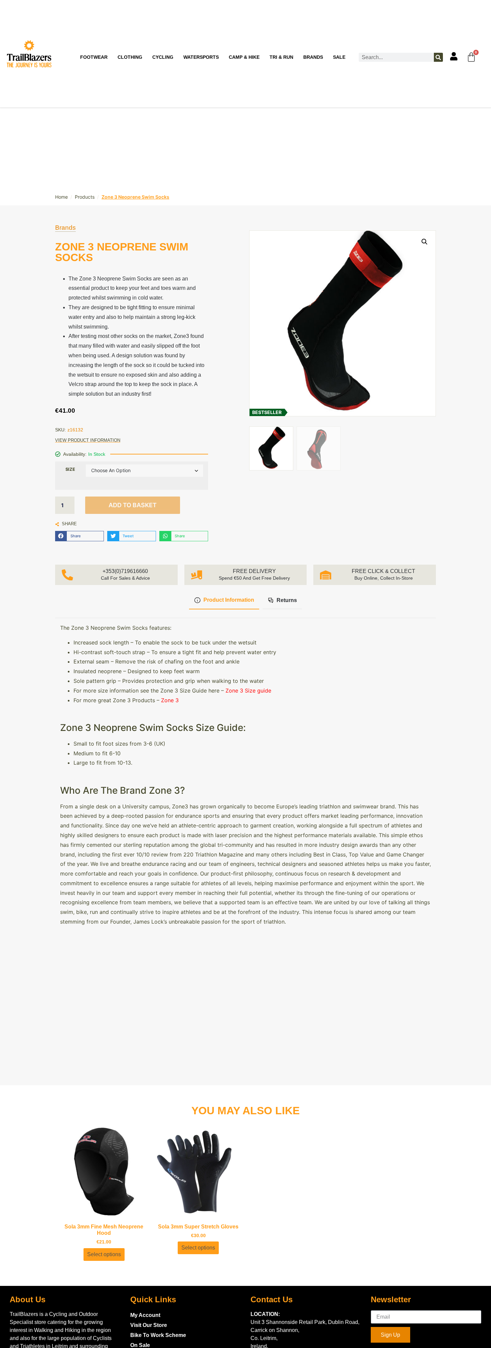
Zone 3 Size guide (248, 690)
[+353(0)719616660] (67, 575)
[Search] (438, 57)
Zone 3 (170, 700)
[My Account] (454, 56)
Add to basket (133, 505)
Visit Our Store (148, 1325)
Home (61, 197)
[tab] (224, 600)
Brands (65, 227)
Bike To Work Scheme (158, 1335)
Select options (104, 1254)
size (70, 469)
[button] (79, 536)
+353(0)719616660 (125, 571)
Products (85, 197)
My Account (145, 1315)
